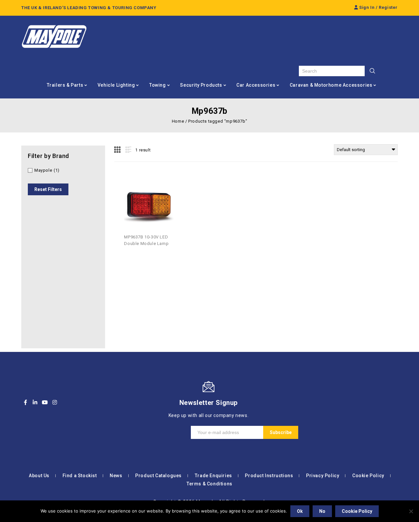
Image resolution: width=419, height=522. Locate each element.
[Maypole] (54, 37)
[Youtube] (45, 402)
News (116, 475)
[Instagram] (54, 402)
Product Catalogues (158, 475)
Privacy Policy (322, 475)
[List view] (127, 149)
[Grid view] (117, 149)
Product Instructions (269, 475)
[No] (411, 511)
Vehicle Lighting (116, 85)
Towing (157, 85)
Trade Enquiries (213, 475)
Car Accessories (255, 85)
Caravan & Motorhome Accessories (331, 85)
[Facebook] (25, 402)
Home (178, 121)
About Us (39, 475)
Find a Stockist (80, 475)
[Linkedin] (35, 402)
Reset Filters (48, 189)
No (322, 511)
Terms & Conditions (209, 483)
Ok (300, 511)
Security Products (201, 85)
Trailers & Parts (65, 85)
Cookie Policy (368, 475)
